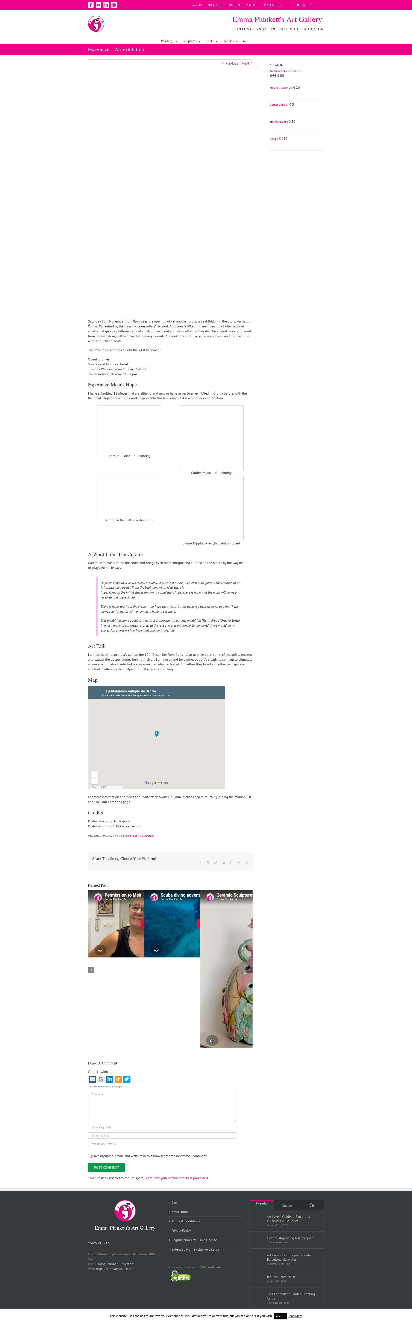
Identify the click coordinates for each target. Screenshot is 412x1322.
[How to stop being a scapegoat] (258, 1239)
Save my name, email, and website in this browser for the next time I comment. (149, 1156)
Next (245, 63)
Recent (287, 1205)
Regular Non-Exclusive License (194, 1240)
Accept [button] (280, 1316)
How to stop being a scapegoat (290, 1238)
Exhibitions (131, 835)
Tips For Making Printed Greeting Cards (291, 1296)
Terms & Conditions (185, 1221)
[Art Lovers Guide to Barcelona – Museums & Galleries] (258, 1220)
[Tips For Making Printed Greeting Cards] (258, 1297)
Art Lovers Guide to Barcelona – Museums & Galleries (290, 1218)
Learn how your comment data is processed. (177, 1178)
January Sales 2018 (281, 1277)
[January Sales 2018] (258, 1277)
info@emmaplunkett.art (115, 1264)
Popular (262, 1203)
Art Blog (119, 835)
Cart (174, 1202)
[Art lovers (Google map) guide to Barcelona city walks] (258, 1258)
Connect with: (98, 1071)
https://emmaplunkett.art (114, 1268)
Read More (295, 1316)
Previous (232, 63)
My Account (179, 1211)
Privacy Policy (181, 1230)
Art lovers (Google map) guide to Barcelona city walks (291, 1257)
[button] (244, 41)
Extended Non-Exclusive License (195, 1249)
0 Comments (147, 835)
